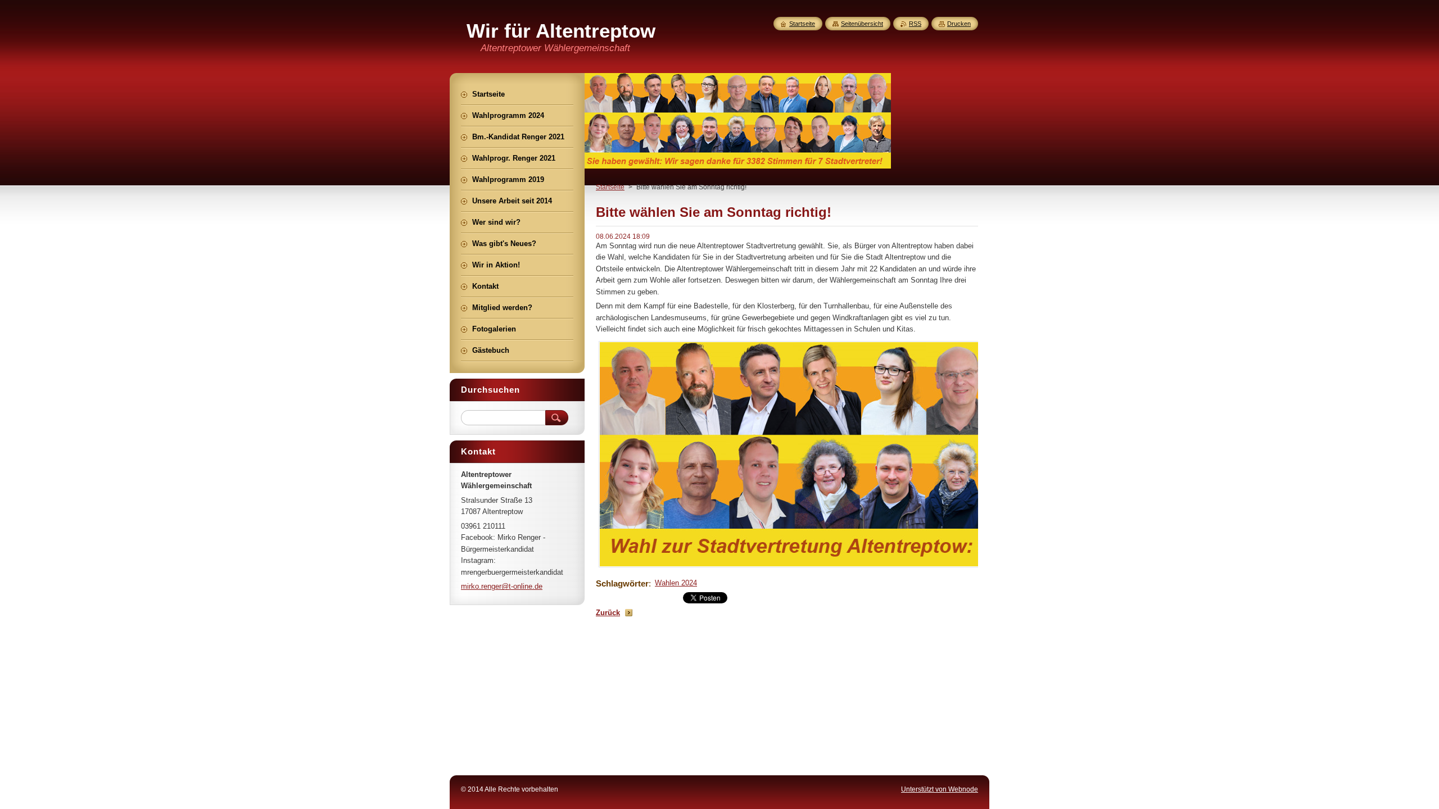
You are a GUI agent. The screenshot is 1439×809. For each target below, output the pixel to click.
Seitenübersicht (862, 23)
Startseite (610, 187)
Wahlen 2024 (676, 583)
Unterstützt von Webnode (939, 789)
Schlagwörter (622, 583)
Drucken (959, 23)
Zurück (608, 612)
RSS (915, 23)
